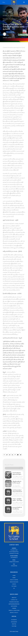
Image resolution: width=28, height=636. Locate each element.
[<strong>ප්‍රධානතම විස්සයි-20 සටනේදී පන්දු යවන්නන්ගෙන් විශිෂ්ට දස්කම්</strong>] (8, 509)
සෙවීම (21, 468)
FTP (14, 590)
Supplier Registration (14, 604)
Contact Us (14, 599)
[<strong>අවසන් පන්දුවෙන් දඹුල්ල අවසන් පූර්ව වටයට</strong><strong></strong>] (8, 475)
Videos (14, 584)
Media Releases (13, 19)
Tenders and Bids (14, 601)
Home (14, 575)
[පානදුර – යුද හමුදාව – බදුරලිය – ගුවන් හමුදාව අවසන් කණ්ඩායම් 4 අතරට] (8, 500)
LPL (14, 588)
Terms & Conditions (14, 610)
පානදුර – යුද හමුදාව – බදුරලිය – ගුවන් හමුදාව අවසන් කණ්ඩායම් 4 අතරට (18, 499)
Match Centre (14, 579)
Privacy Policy (14, 612)
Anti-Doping (14, 606)
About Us (14, 597)
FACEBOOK (14, 619)
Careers (14, 608)
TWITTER (14, 623)
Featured (5, 19)
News (14, 577)
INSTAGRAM (14, 621)
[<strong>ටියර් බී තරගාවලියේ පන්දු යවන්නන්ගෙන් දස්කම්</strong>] (8, 492)
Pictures (14, 586)
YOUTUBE (14, 626)
